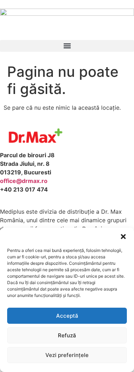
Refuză (67, 335)
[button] (123, 236)
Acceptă (67, 315)
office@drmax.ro (24, 180)
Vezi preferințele (67, 355)
